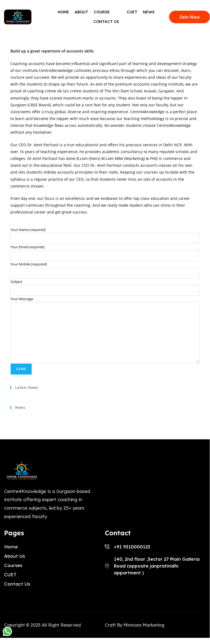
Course (102, 12)
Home (63, 12)
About (81, 12)
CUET (132, 12)
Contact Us (106, 21)
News (149, 12)
